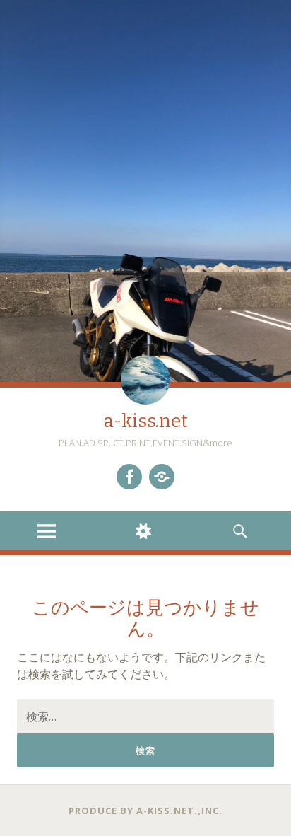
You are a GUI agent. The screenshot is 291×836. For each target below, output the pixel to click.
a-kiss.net (146, 421)
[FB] (129, 477)
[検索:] (145, 716)
